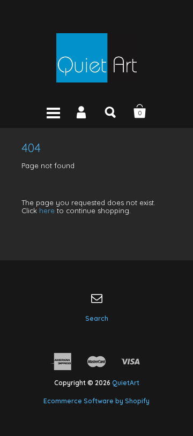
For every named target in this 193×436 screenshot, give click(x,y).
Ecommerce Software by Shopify (96, 401)
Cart (140, 111)
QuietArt (125, 383)
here (47, 210)
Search (111, 111)
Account (82, 111)
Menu (53, 111)
